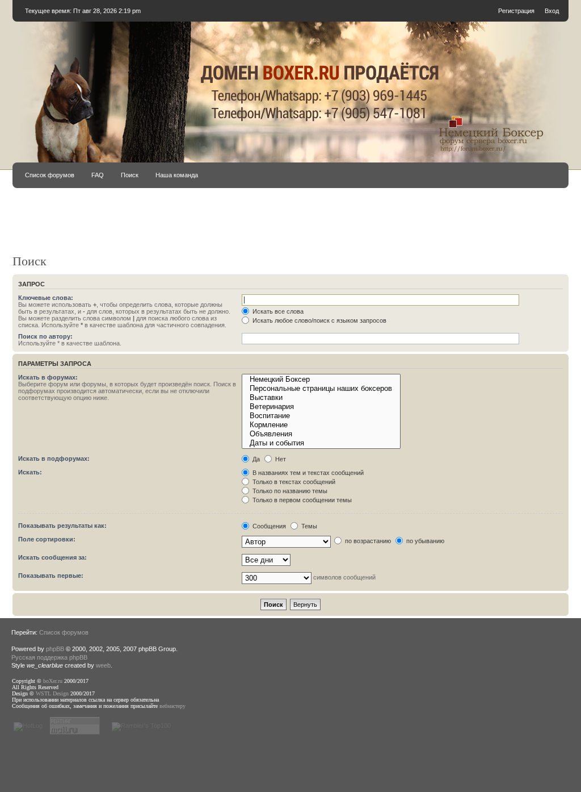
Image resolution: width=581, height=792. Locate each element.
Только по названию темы (289, 490)
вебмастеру (172, 706)
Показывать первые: (50, 575)
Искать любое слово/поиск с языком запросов (318, 320)
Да (255, 459)
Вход (552, 10)
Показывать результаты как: (62, 525)
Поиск (129, 175)
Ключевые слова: (45, 297)
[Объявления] (321, 434)
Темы (308, 526)
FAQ (97, 175)
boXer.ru (52, 681)
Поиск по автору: (45, 336)
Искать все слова (277, 311)
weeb (103, 665)
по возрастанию (367, 540)
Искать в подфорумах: (54, 458)
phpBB (55, 648)
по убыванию (424, 540)
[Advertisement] (290, 226)
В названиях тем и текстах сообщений (307, 472)
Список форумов (49, 175)
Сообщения (268, 526)
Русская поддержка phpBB (49, 657)
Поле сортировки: (46, 539)
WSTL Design (52, 693)
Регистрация (516, 10)
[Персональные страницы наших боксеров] (321, 388)
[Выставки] (321, 397)
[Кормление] (321, 425)
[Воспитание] (321, 415)
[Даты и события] (321, 443)
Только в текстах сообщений (293, 481)
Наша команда (176, 175)
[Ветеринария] (321, 406)
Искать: (30, 472)
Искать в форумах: (48, 377)
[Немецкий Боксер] (321, 379)
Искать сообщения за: (52, 557)
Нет (279, 459)
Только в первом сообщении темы (301, 500)
